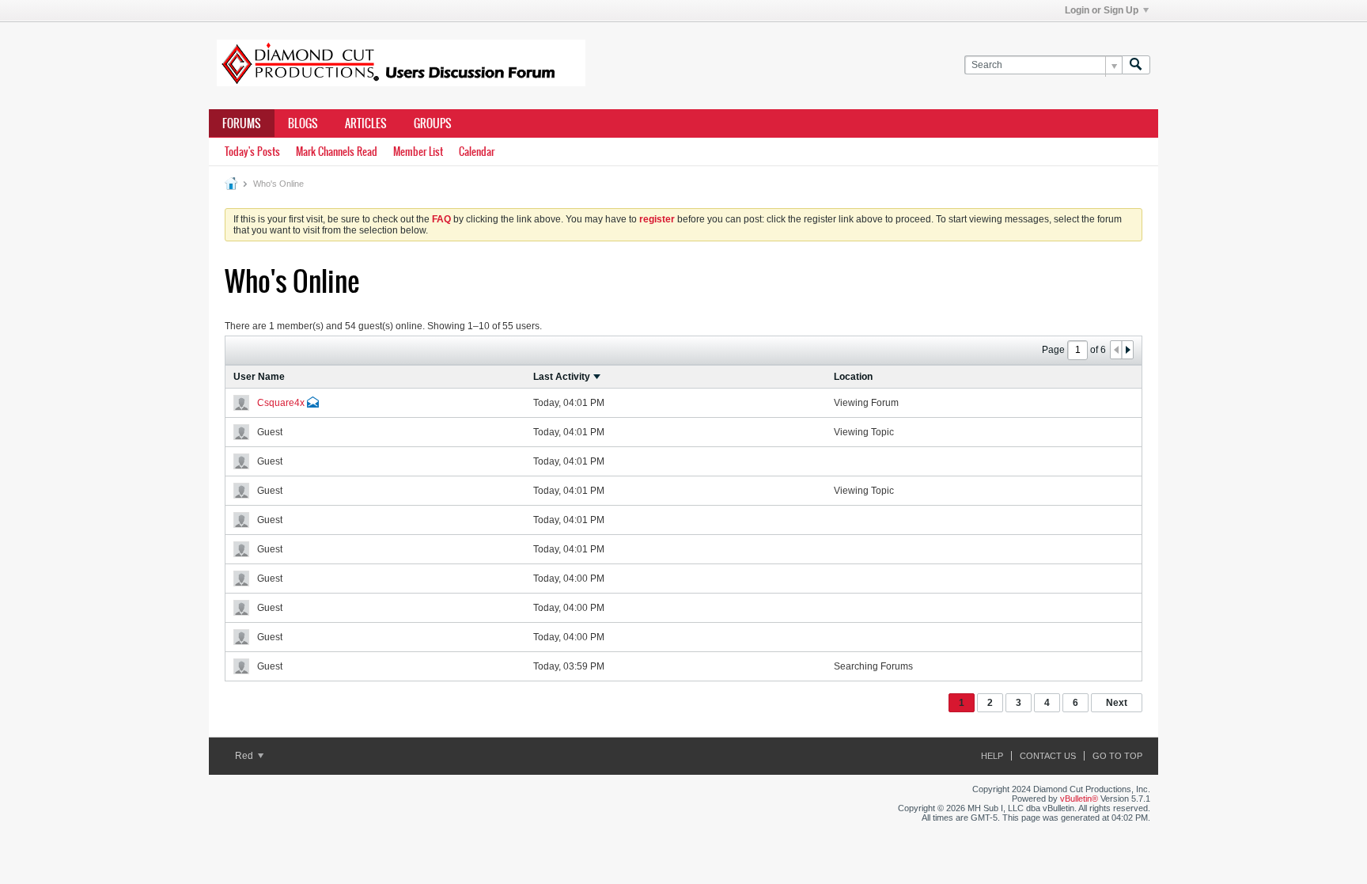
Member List (418, 151)
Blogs (303, 123)
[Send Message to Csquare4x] (313, 404)
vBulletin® (1079, 798)
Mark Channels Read (336, 151)
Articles (366, 123)
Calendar (476, 151)
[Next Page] (1127, 350)
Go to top (1117, 756)
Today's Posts (252, 151)
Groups (433, 123)
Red (245, 755)
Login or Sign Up (1101, 10)
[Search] (1136, 65)
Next (1116, 702)
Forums (241, 123)
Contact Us (1048, 756)
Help (992, 756)
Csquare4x (281, 402)
